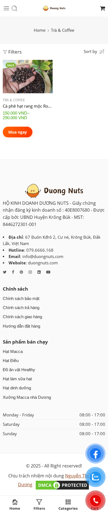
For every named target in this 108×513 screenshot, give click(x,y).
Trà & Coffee (14, 100)
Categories (68, 508)
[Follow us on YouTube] (48, 272)
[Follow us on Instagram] (30, 272)
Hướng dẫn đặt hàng (21, 326)
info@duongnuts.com (42, 256)
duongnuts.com (43, 262)
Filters (14, 52)
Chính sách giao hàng (22, 317)
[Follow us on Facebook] (13, 272)
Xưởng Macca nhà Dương (27, 397)
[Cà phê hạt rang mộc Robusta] (28, 77)
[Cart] (102, 8)
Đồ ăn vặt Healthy (19, 370)
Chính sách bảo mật (21, 298)
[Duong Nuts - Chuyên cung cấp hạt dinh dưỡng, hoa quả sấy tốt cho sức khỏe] (54, 8)
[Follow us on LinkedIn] (39, 272)
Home (39, 30)
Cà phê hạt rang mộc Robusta (28, 106)
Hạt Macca (13, 351)
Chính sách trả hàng (21, 307)
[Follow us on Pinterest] (21, 272)
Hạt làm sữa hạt (17, 379)
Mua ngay (17, 132)
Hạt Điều (11, 360)
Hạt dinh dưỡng (17, 388)
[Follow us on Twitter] (4, 272)
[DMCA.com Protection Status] (62, 485)
